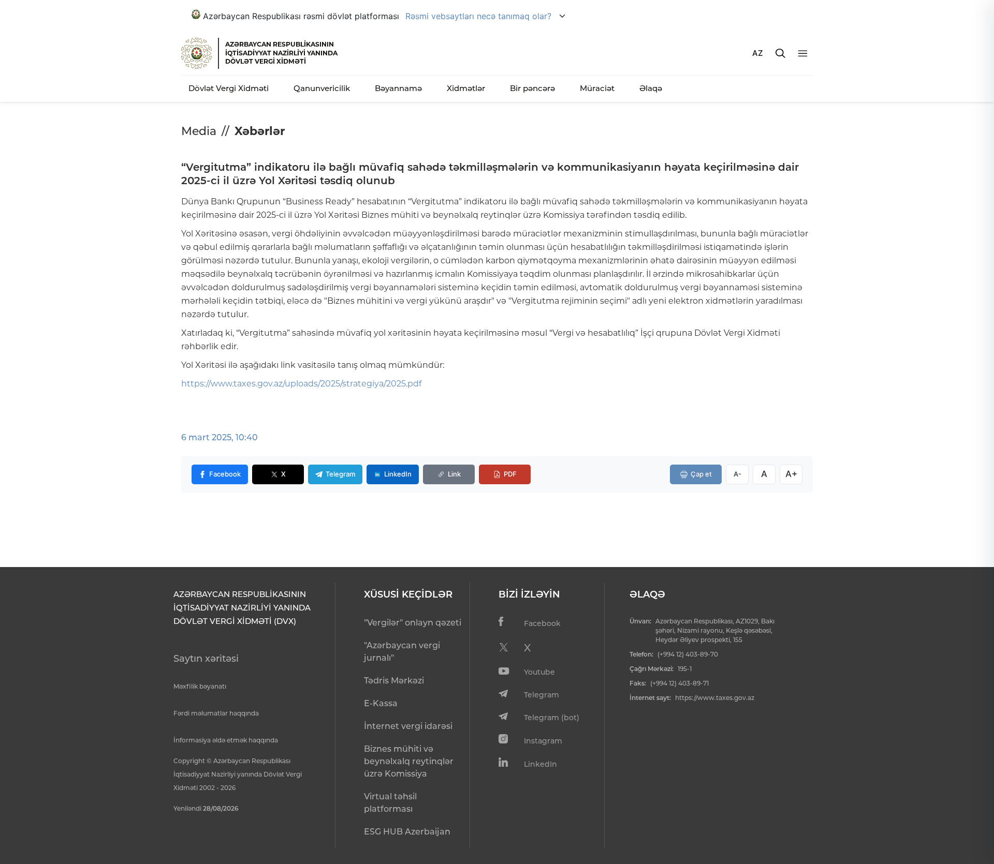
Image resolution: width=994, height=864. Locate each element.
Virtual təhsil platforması (390, 803)
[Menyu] (803, 53)
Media (198, 131)
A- (737, 474)
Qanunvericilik (322, 88)
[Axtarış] (780, 53)
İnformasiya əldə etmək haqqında (225, 740)
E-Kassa (381, 703)
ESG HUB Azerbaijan (407, 832)
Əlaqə (650, 88)
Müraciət (597, 88)
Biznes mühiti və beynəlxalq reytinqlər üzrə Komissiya (409, 761)
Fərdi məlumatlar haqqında (216, 713)
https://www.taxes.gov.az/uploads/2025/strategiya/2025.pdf (301, 384)
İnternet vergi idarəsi (408, 726)
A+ (791, 474)
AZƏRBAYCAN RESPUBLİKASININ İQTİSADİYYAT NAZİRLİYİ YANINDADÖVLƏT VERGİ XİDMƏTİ (281, 52)
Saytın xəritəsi (206, 658)
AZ (757, 53)
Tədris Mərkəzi (394, 681)
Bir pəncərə (532, 88)
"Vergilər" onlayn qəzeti (412, 623)
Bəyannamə (398, 88)
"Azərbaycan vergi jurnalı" (402, 651)
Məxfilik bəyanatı (199, 686)
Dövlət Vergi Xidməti (228, 88)
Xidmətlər (466, 88)
